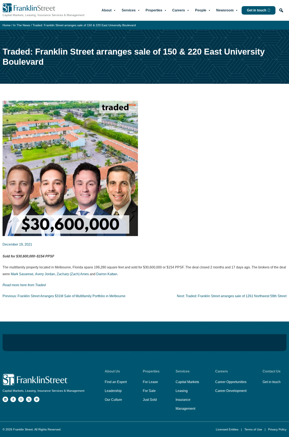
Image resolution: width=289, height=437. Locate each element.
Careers (178, 10)
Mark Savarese (22, 274)
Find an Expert (116, 382)
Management (185, 408)
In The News (21, 25)
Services (129, 10)
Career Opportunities (230, 382)
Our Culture (113, 399)
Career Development (230, 391)
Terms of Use (253, 429)
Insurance (183, 399)
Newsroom (225, 10)
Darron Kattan (106, 274)
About (106, 10)
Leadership (113, 391)
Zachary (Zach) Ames (73, 274)
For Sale (149, 391)
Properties (154, 10)
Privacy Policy (277, 429)
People (200, 10)
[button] (281, 10)
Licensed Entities (227, 429)
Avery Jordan (45, 274)
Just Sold (150, 399)
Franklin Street (23, 429)
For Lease (150, 382)
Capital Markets (187, 382)
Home (7, 25)
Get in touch (256, 10)
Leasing (182, 391)
